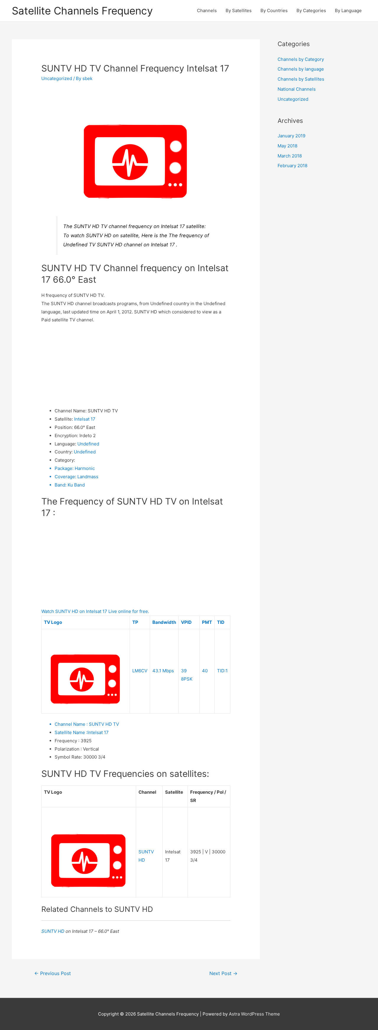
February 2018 (292, 165)
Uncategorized (56, 78)
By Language (348, 10)
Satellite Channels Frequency (82, 10)
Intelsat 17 (84, 419)
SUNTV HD (53, 931)
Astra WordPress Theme (254, 1014)
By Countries (274, 10)
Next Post (223, 973)
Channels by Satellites (301, 79)
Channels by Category (301, 59)
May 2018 (287, 146)
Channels (207, 10)
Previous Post (52, 973)
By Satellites (239, 10)
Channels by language (301, 69)
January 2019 (291, 136)
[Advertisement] (135, 365)
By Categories (311, 10)
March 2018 (290, 156)
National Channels (297, 89)
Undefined (88, 444)
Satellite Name (71, 732)
